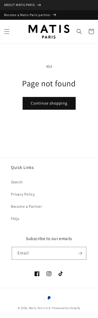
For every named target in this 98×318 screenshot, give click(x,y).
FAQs (15, 218)
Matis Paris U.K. (41, 308)
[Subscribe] (80, 253)
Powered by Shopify (66, 308)
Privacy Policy (23, 194)
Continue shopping (49, 103)
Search (17, 182)
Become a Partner (26, 206)
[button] (7, 31)
